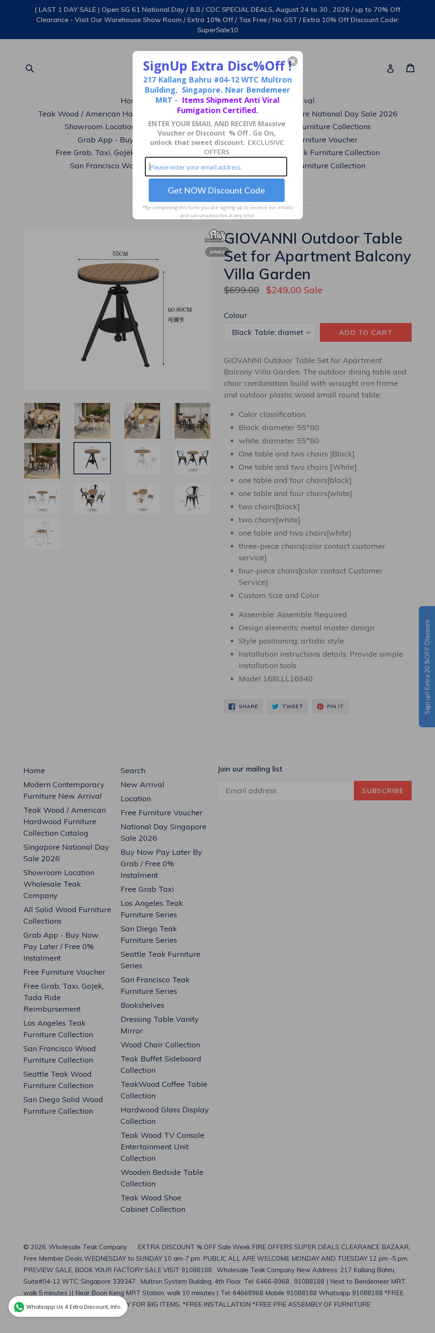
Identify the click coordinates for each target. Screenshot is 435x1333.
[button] (293, 61)
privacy (217, 252)
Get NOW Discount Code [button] (216, 190)
